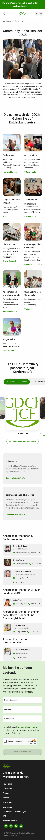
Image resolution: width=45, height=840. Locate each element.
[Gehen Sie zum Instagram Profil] (11, 826)
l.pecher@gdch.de (22, 563)
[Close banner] (41, 4)
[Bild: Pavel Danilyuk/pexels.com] (38, 193)
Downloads (7, 788)
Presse (6, 793)
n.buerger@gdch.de (22, 578)
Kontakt (6, 798)
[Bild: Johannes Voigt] (38, 237)
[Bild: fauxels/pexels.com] (38, 285)
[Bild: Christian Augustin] (38, 75)
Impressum (7, 807)
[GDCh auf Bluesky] (16, 826)
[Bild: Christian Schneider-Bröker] (38, 148)
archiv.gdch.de (20, 6)
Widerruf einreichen (11, 821)
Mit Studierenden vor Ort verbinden (22, 441)
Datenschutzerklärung (26, 727)
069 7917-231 (20, 582)
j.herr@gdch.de (21, 632)
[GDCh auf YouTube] (21, 826)
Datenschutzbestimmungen (14, 811)
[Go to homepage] (23, 13)
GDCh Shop (7, 802)
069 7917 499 (35, 552)
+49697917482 (21, 658)
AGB (4, 816)
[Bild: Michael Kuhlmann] (17, 193)
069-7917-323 (34, 632)
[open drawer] (37, 14)
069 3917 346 (36, 563)
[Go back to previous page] (4, 13)
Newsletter (7, 784)
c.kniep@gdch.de (21, 552)
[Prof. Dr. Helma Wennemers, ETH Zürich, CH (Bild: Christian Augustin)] (17, 148)
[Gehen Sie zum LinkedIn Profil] (6, 826)
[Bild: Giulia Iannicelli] (17, 237)
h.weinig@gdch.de (22, 653)
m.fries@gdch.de (21, 604)
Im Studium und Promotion (17, 382)
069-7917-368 (35, 604)
